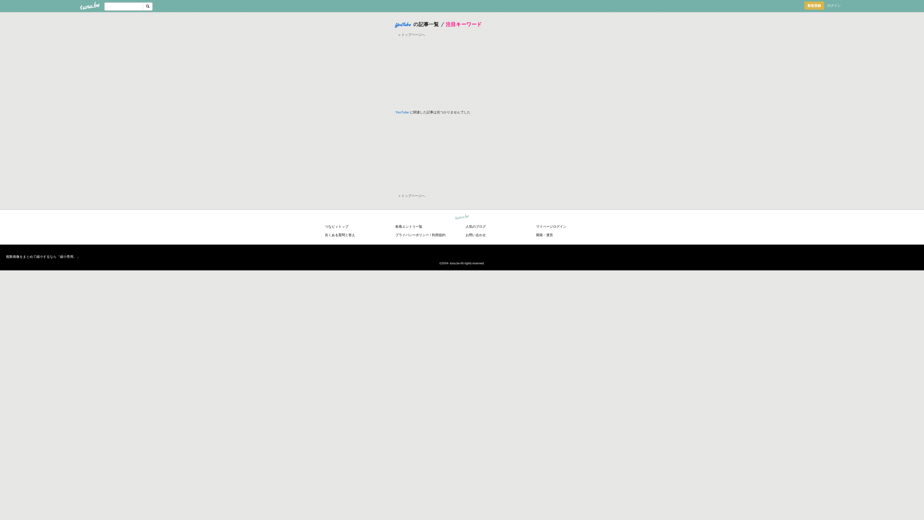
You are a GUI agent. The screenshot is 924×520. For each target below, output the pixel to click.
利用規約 (438, 235)
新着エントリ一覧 (408, 226)
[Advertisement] (356, 89)
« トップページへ (411, 35)
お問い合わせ (476, 235)
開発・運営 (544, 235)
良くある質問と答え (340, 235)
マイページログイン (551, 226)
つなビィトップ (336, 226)
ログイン (834, 5)
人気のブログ (476, 226)
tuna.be (461, 217)
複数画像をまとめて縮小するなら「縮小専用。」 (43, 257)
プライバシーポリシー (412, 235)
